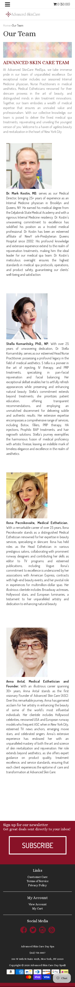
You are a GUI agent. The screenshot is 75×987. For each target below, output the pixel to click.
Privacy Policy (37, 885)
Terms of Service (38, 881)
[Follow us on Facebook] (23, 929)
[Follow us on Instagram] (42, 929)
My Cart (37, 908)
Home (6, 25)
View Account (38, 904)
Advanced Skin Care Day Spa (37, 946)
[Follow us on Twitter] (33, 929)
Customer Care (38, 877)
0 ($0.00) (63, 4)
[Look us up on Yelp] (52, 929)
